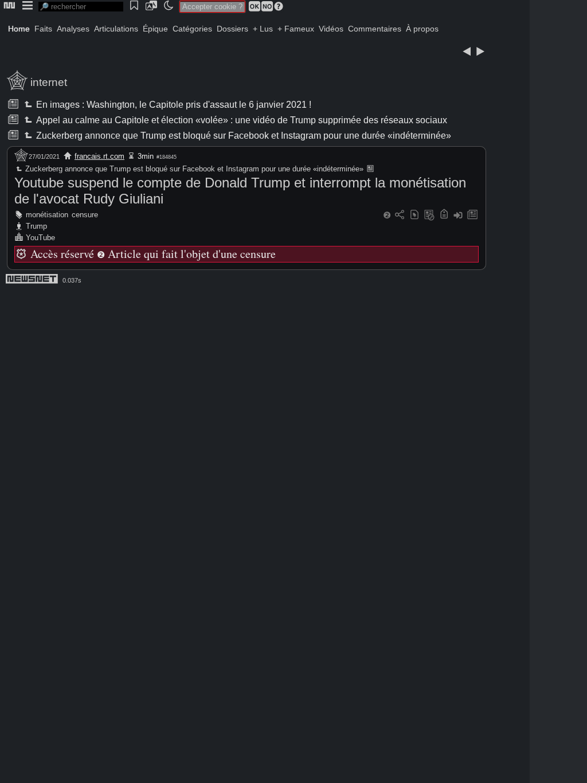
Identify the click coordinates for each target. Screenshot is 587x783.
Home (19, 28)
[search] (81, 6)
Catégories (192, 28)
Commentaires (374, 28)
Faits (43, 28)
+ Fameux (295, 28)
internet (48, 82)
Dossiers (232, 28)
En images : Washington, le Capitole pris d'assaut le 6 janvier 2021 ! (172, 104)
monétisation (47, 214)
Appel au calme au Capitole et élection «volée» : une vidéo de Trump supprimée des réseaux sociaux (240, 120)
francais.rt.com (99, 156)
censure (85, 214)
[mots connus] (444, 215)
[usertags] (414, 215)
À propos (422, 28)
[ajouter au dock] (458, 215)
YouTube (40, 237)
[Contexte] (429, 215)
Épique (155, 28)
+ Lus (263, 28)
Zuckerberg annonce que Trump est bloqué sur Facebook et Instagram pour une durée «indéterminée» (242, 135)
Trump (36, 226)
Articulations (116, 28)
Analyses (73, 28)
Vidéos (331, 28)
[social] (399, 215)
